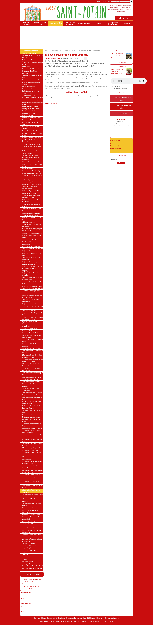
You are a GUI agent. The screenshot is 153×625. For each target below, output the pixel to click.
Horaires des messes (33, 574)
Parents (36, 584)
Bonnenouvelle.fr (115, 148)
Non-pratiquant (28, 584)
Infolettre (122, 156)
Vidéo (38, 586)
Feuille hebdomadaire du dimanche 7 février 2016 (117, 56)
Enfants (30, 579)
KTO (22, 598)
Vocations (31, 588)
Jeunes (23, 581)
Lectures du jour (115, 146)
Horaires (37, 579)
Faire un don (122, 113)
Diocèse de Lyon (26, 603)
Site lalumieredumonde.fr (112, 618)
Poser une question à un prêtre (122, 99)
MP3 (26, 581)
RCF (22, 611)
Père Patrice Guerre (53, 58)
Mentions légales (81, 618)
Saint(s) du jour (115, 140)
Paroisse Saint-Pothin (121, 62)
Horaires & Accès (52, 618)
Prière (24, 586)
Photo (39, 584)
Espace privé (100, 618)
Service (35, 586)
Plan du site (61, 618)
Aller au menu (96, 1)
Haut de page (37, 618)
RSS (88, 618)
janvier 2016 (117, 126)
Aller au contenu (105, 1)
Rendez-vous (121, 119)
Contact (44, 618)
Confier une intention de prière (122, 107)
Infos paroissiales (122, 51)
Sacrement (29, 586)
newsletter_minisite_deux (35, 581)
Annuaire (93, 618)
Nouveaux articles (71, 618)
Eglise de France (26, 592)
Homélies (122, 66)
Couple (25, 579)
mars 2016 (125, 126)
